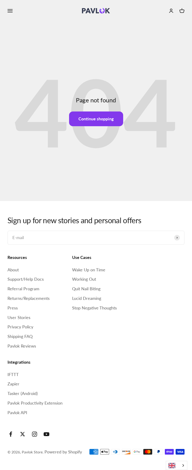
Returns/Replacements (28, 298)
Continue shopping (96, 118)
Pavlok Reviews (21, 345)
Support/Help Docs (25, 279)
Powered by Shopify (63, 451)
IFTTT (13, 374)
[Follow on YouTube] (46, 434)
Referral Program (23, 288)
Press (12, 307)
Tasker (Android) (22, 393)
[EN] (176, 465)
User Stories (18, 317)
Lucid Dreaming (86, 298)
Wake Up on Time (88, 269)
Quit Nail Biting (86, 288)
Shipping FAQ (20, 336)
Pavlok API (17, 412)
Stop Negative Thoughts (94, 307)
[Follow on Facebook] (10, 434)
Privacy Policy (20, 326)
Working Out (84, 279)
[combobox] (176, 465)
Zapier (13, 383)
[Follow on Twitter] (22, 434)
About (13, 269)
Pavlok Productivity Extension (35, 402)
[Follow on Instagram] (34, 434)
